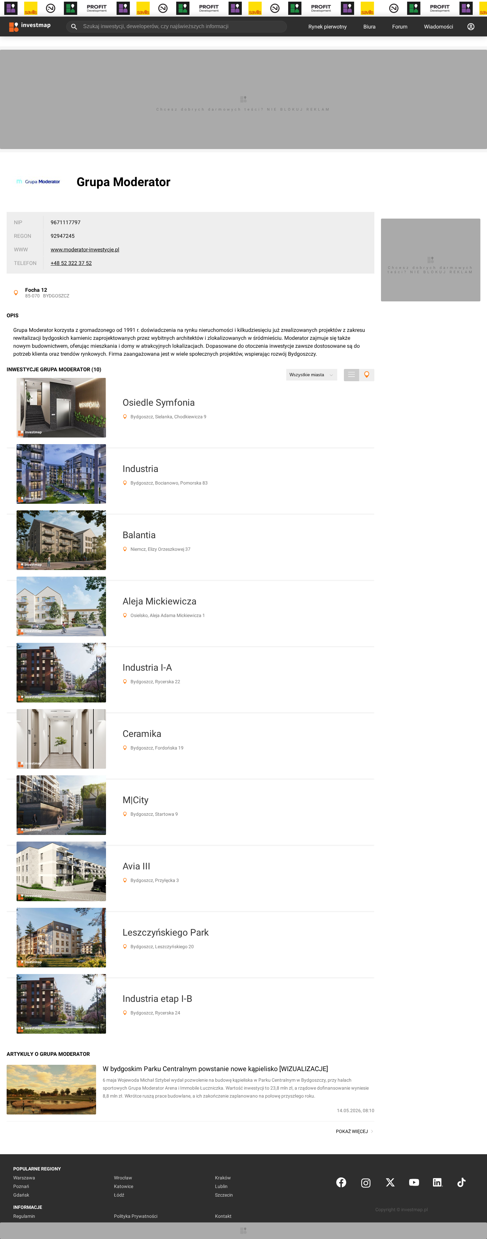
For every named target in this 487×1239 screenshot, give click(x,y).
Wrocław (123, 1177)
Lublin (221, 1186)
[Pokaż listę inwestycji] (351, 375)
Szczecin (224, 1195)
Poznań (21, 1186)
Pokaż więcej (352, 1131)
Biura (369, 27)
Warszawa (24, 1177)
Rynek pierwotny (327, 27)
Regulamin (24, 1216)
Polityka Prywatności (135, 1216)
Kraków (223, 1177)
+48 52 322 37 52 (71, 263)
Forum (399, 27)
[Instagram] (366, 1183)
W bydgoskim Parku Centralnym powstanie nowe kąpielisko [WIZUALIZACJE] (215, 1069)
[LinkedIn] (438, 1183)
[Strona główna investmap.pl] (30, 26)
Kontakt (223, 1216)
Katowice (123, 1186)
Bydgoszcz (56, 295)
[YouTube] (414, 1183)
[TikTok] (461, 1183)
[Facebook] (341, 1183)
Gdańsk (21, 1195)
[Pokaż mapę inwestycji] (366, 375)
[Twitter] (390, 1183)
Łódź (119, 1195)
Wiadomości (438, 27)
